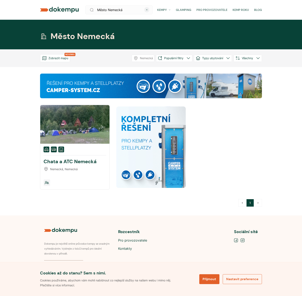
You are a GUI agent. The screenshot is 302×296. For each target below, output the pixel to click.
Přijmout (209, 279)
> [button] (258, 203)
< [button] (242, 203)
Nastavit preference (242, 279)
